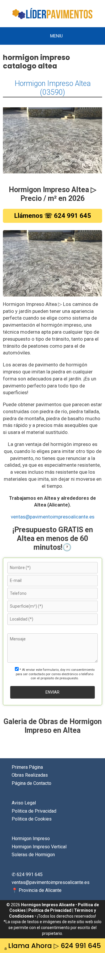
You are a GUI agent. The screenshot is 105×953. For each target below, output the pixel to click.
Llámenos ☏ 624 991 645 (52, 215)
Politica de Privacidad (34, 811)
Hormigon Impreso (31, 838)
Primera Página (27, 767)
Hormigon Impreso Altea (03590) (53, 87)
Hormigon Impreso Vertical (39, 846)
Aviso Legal (24, 803)
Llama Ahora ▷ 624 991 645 (54, 945)
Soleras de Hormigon (33, 854)
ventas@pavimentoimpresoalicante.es (52, 517)
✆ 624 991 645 (27, 874)
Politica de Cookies (32, 819)
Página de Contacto (31, 783)
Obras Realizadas (30, 775)
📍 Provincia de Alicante (37, 890)
